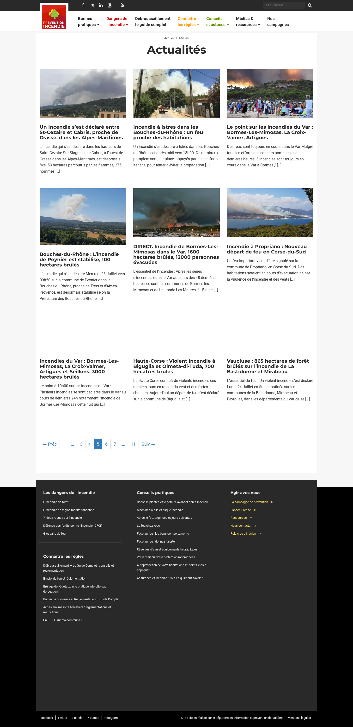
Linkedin (77, 718)
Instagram (111, 718)
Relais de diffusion (243, 533)
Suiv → (148, 444)
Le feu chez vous (148, 525)
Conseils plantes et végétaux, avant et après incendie (173, 502)
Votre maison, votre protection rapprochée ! (166, 557)
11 (133, 444)
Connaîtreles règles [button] (187, 21)
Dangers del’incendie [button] (116, 21)
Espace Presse (241, 510)
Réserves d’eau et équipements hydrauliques (167, 549)
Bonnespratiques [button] (87, 21)
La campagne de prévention (249, 502)
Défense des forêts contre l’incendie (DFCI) (72, 525)
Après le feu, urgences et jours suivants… (165, 517)
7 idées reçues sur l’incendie (62, 517)
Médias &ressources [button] (247, 21)
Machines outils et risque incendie (160, 510)
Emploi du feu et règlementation (64, 578)
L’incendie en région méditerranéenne (68, 510)
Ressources (239, 517)
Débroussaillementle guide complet (152, 21)
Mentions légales (299, 718)
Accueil (169, 38)
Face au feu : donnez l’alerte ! (156, 541)
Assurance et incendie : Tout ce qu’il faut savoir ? (170, 578)
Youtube (93, 718)
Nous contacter (241, 525)
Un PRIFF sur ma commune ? (62, 620)
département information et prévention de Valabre (249, 718)
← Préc (50, 444)
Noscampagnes (278, 21)
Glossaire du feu (54, 533)
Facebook (46, 718)
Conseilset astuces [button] (216, 21)
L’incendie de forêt (55, 502)
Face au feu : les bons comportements (163, 533)
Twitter (62, 718)
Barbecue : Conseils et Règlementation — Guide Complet (81, 599)
